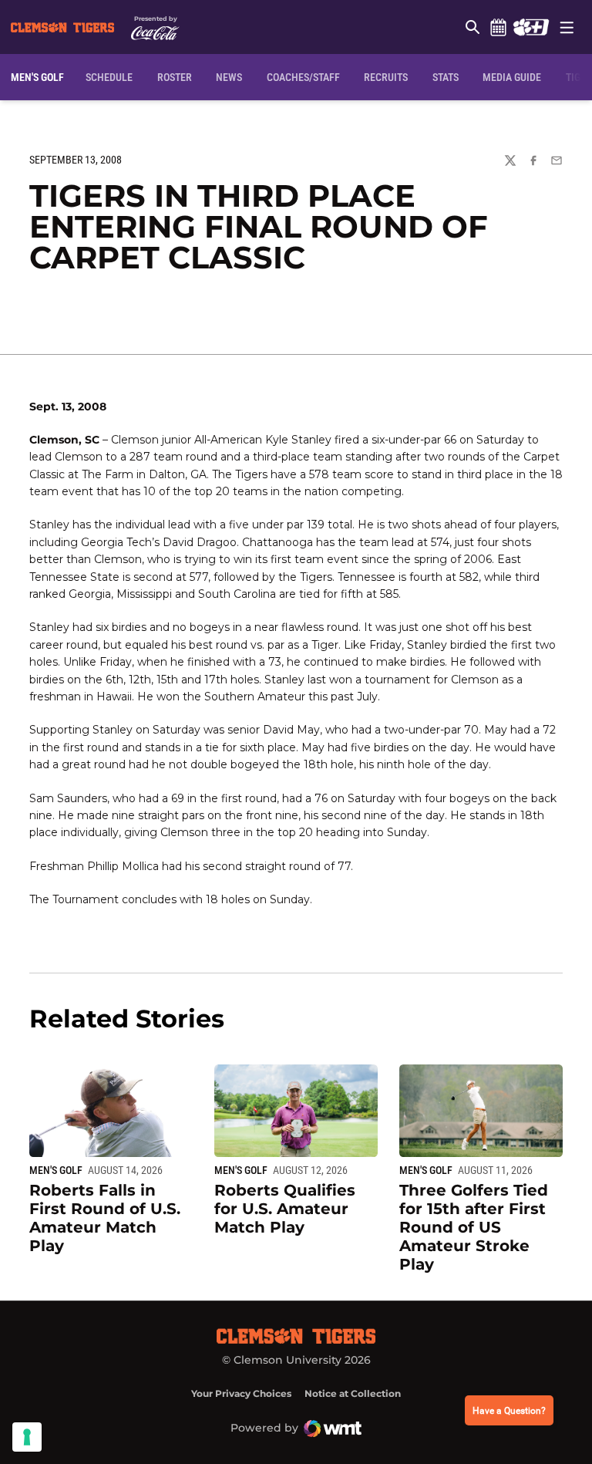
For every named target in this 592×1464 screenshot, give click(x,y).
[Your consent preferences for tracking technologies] (27, 1437)
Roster (174, 77)
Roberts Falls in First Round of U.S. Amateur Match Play (104, 1218)
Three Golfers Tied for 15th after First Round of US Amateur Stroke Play (473, 1227)
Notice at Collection (352, 1393)
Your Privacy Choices (241, 1393)
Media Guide (512, 77)
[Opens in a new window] (530, 27)
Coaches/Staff (303, 77)
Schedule (498, 27)
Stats (445, 77)
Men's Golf (55, 1170)
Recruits (386, 77)
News (229, 77)
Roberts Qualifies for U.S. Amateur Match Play (284, 1208)
